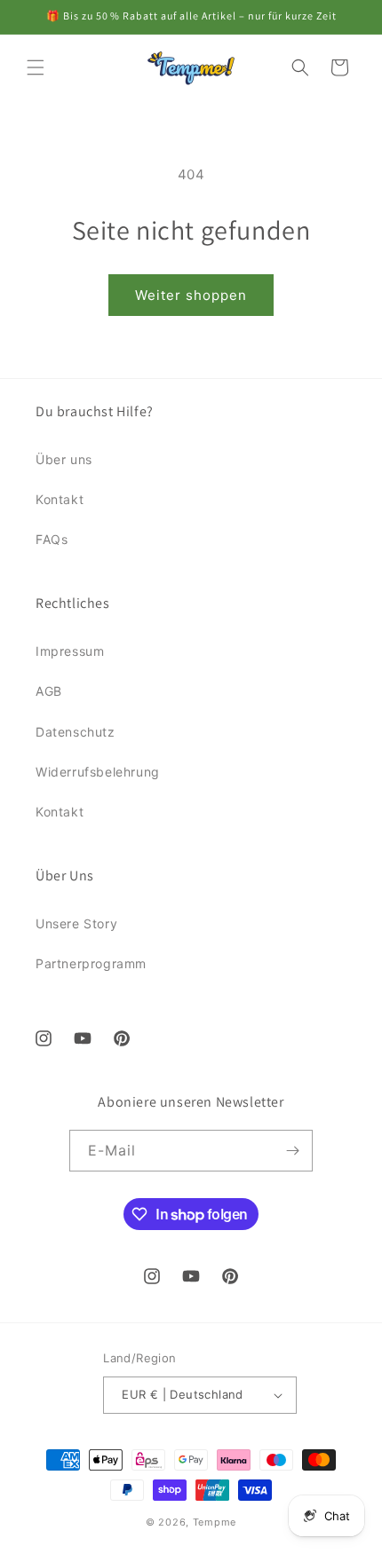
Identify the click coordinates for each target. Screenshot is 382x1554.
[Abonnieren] (292, 1150)
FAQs (52, 539)
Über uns (64, 459)
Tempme (214, 1522)
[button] (35, 67)
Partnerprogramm (91, 963)
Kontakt (60, 499)
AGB (49, 690)
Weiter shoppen (191, 295)
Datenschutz (75, 731)
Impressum (70, 651)
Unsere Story (76, 923)
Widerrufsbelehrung (98, 771)
